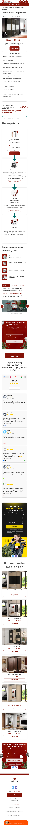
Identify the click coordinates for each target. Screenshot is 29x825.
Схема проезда (14, 804)
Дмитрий (9, 412)
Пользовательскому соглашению (11, 345)
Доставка (14, 285)
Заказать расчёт (14, 48)
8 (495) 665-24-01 (15, 145)
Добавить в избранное (14, 807)
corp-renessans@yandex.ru (14, 798)
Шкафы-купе (12, 7)
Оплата (22, 285)
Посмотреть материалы (14, 356)
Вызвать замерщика (14, 181)
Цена (4, 285)
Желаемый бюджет (15, 335)
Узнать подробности (24, 107)
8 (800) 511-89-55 (15, 142)
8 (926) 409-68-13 (15, 147)
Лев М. (8, 430)
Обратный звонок (14, 795)
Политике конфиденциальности (15, 344)
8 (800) (14, 791)
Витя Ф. (9, 483)
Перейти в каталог (14, 239)
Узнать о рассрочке (14, 210)
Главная (4, 7)
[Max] (16, 556)
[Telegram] (13, 556)
